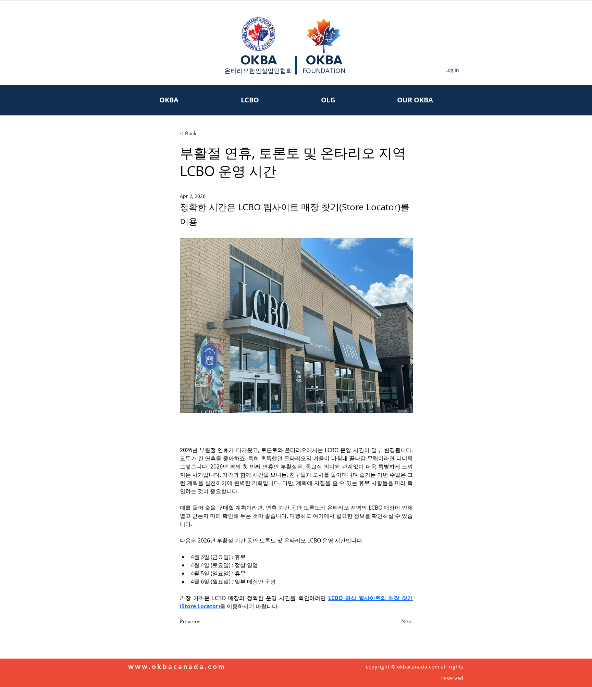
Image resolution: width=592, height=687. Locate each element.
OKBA (258, 59)
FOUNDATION (324, 70)
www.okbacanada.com (176, 666)
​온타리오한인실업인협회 (258, 70)
